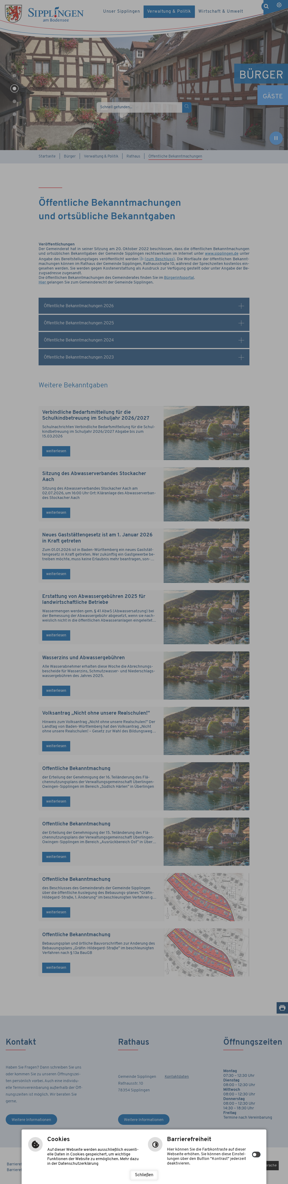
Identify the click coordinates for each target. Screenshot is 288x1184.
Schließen (144, 1175)
